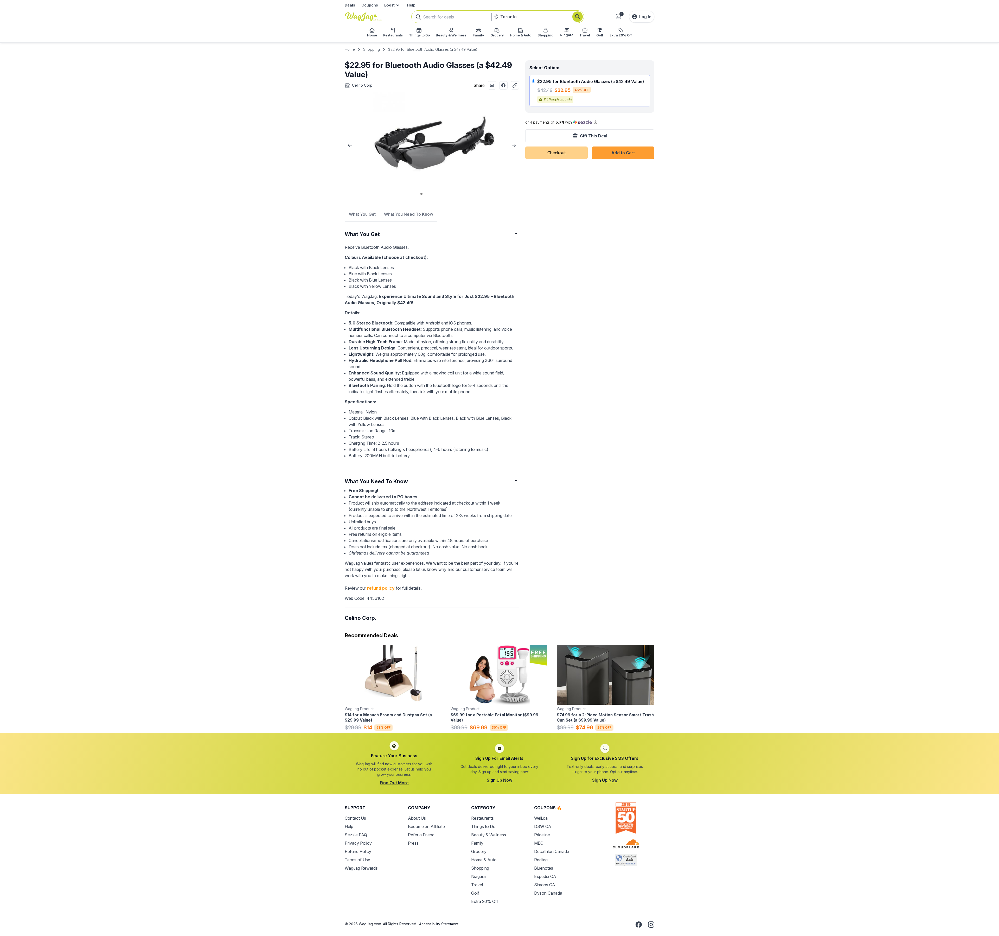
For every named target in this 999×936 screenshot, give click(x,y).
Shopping (371, 49)
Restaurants (482, 818)
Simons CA (544, 884)
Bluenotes (543, 868)
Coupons (369, 5)
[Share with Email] (492, 85)
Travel (477, 884)
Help (411, 5)
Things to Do (483, 826)
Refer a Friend (421, 834)
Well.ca (541, 818)
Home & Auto (484, 859)
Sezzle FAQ (356, 834)
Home (350, 49)
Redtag (541, 859)
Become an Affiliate (426, 826)
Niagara (478, 876)
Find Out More (394, 782)
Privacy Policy (358, 843)
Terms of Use (357, 859)
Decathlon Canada (551, 851)
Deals (350, 5)
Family (477, 843)
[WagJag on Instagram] (651, 924)
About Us (417, 818)
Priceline (542, 834)
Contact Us (355, 818)
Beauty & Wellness (488, 834)
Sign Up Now (499, 780)
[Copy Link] (515, 85)
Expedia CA (545, 876)
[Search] (577, 16)
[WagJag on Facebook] (639, 924)
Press (413, 843)
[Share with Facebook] (503, 85)
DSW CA (542, 826)
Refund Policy (358, 851)
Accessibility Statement (438, 924)
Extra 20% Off (484, 901)
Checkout (556, 152)
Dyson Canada (548, 893)
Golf (475, 893)
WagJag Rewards (361, 868)
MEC (538, 843)
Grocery (478, 851)
